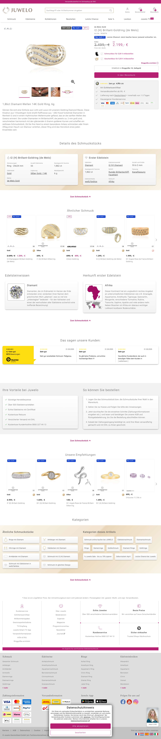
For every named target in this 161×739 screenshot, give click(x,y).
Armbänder (7, 669)
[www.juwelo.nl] (142, 734)
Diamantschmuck (144, 540)
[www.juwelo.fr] (137, 734)
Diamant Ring (86, 676)
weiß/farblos (91, 181)
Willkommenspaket (22, 619)
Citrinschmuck (48, 676)
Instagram (135, 701)
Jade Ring (85, 684)
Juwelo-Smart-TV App (22, 630)
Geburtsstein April (123, 556)
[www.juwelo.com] (151, 734)
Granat (123, 680)
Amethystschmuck (49, 665)
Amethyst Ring (87, 665)
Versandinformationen (22, 634)
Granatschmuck (48, 684)
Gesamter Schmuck (10, 661)
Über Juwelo (61, 611)
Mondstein (124, 684)
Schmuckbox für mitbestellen (118, 54)
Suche (111, 10)
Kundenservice (22, 611)
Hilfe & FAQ (22, 637)
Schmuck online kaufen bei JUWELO (98, 540)
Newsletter (60, 630)
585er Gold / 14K (39, 173)
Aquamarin (124, 669)
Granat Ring (86, 680)
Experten (61, 619)
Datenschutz (25, 730)
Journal (60, 634)
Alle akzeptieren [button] (80, 726)
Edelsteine (30, 19)
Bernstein (124, 673)
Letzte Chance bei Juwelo (145, 556)
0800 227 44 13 (108, 636)
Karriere (6, 730)
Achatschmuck (48, 661)
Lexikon (127, 19)
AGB (14, 730)
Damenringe (98, 548)
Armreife (6, 673)
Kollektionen (50, 19)
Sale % (111, 19)
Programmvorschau (61, 626)
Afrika (111, 181)
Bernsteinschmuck (49, 673)
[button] (127, 10)
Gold (9, 173)
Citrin (122, 676)
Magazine (61, 622)
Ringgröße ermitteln (22, 641)
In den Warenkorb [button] (126, 75)
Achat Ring (85, 661)
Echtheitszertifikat (22, 615)
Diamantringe (8, 680)
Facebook (123, 701)
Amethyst (124, 665)
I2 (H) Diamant (116, 165)
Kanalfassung (138, 172)
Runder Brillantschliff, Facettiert (119, 173)
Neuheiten (70, 19)
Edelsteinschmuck (125, 540)
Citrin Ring (85, 673)
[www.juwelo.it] (156, 734)
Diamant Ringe (129, 548)
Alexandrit (124, 661)
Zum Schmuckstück (79, 196)
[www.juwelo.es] (147, 734)
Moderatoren (61, 615)
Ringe (86, 548)
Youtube (129, 701)
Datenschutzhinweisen (79, 721)
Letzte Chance (91, 19)
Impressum (48, 730)
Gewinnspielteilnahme (22, 622)
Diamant (89, 165)
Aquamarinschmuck (50, 669)
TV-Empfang (22, 626)
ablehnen (87, 717)
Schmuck (11, 19)
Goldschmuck (113, 548)
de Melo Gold (13, 180)
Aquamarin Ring (87, 669)
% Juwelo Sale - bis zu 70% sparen (98, 556)
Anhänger (6, 665)
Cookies (37, 730)
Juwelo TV (147, 19)
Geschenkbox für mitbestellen (119, 59)
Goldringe (143, 548)
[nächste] (156, 240)
